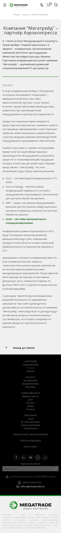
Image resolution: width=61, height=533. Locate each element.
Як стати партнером (30, 422)
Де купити (30, 387)
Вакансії (30, 371)
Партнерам (30, 415)
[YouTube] (30, 457)
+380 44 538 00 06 (31, 482)
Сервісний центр (30, 393)
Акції (30, 418)
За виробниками (30, 383)
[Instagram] (38, 457)
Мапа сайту (30, 447)
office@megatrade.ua (32, 486)
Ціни (30, 399)
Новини (30, 368)
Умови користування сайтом (30, 434)
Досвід (30, 406)
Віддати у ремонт (30, 396)
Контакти (30, 409)
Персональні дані (30, 440)
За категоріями (30, 380)
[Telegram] (45, 457)
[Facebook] (16, 457)
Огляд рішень (30, 428)
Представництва (30, 364)
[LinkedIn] (23, 457)
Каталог (30, 377)
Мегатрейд (31, 361)
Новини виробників (30, 425)
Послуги (30, 403)
